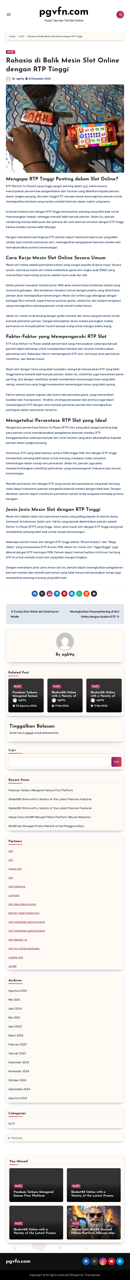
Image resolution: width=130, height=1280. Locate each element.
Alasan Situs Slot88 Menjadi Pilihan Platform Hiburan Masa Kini (49, 817)
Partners (16, 1138)
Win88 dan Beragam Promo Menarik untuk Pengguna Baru (46, 826)
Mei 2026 (14, 999)
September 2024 (19, 1089)
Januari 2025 (17, 1053)
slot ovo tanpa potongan (24, 948)
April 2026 (15, 1008)
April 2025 (15, 1026)
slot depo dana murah (22, 904)
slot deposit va (17, 939)
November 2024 (18, 1071)
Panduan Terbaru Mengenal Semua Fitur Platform (25, 696)
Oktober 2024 (17, 1080)
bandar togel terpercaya (23, 913)
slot (85, 186)
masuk (29, 732)
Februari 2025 (17, 1044)
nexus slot (15, 868)
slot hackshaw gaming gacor (26, 922)
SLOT (10, 51)
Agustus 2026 (17, 990)
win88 (12, 966)
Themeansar (92, 1275)
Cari (12, 750)
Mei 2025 (14, 1017)
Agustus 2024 (17, 1098)
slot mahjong (16, 886)
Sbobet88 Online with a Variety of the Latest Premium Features (50, 799)
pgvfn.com (64, 12)
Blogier (75, 1275)
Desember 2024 (18, 1062)
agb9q (20, 78)
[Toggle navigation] (8, 14)
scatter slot (15, 957)
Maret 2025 (15, 1035)
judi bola (13, 895)
